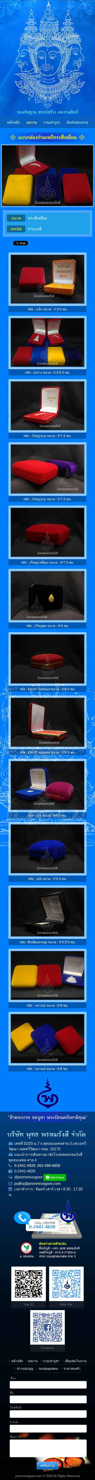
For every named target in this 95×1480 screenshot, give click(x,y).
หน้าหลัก (13, 122)
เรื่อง (13, 1378)
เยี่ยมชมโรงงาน (75, 1361)
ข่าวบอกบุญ (25, 1368)
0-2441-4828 (24, 1166)
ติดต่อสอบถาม (77, 122)
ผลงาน (32, 122)
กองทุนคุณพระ (48, 1368)
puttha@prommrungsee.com (37, 1184)
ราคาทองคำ (72, 1368)
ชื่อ (12, 1393)
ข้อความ (15, 1437)
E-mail (14, 1422)
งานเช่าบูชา (51, 122)
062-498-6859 (48, 1166)
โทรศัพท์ (15, 1407)
